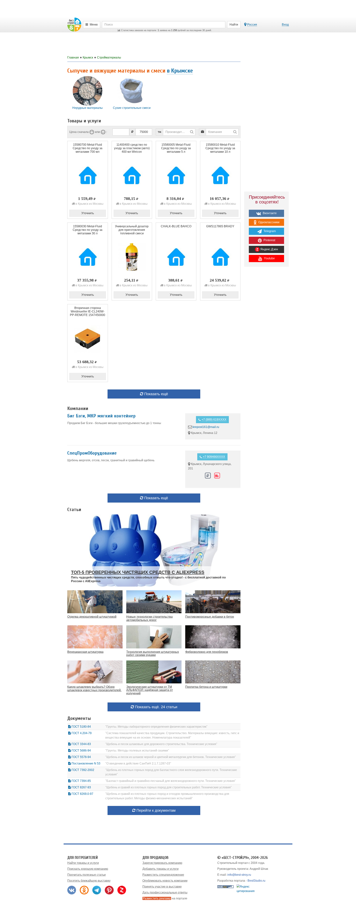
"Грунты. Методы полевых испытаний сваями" (137, 750)
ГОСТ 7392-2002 (82, 770)
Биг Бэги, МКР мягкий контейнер (101, 416)
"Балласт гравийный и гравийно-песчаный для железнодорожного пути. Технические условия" (170, 780)
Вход (285, 24)
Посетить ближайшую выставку (89, 880)
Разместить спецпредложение (163, 874)
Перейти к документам (155, 810)
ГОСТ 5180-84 (81, 726)
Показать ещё (155, 394)
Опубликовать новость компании (164, 880)
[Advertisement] (266, 334)
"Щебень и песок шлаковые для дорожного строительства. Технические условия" (161, 744)
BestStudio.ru (256, 880)
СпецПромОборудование (92, 453)
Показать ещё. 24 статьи (155, 707)
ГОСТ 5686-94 (81, 750)
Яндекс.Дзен (269, 249)
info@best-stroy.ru (239, 874)
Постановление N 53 (85, 763)
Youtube (269, 258)
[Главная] (74, 24)
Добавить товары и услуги (160, 868)
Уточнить (87, 213)
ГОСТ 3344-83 (81, 744)
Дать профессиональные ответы (164, 892)
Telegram (269, 231)
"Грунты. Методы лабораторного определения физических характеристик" (156, 726)
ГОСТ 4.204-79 (81, 733)
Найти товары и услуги (83, 862)
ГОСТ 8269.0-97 (82, 793)
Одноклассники (268, 222)
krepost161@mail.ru (206, 427)
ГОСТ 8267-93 (81, 787)
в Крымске (180, 70)
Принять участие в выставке (162, 886)
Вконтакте (269, 213)
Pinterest (269, 240)
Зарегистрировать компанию (162, 862)
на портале (165, 898)
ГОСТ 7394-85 (81, 780)
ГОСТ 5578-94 (81, 757)
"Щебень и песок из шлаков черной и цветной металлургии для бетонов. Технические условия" (170, 757)
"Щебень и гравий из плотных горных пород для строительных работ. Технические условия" (168, 787)
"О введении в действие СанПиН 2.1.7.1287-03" (138, 763)
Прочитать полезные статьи (86, 874)
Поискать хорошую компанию (87, 868)
